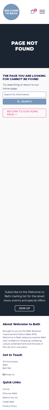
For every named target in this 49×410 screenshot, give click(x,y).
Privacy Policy (10, 406)
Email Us (9, 374)
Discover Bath (10, 393)
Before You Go (10, 397)
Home (6, 389)
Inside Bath (8, 401)
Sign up (24, 308)
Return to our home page (22, 113)
